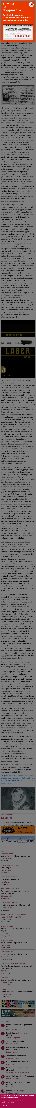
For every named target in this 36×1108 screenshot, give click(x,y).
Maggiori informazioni (8, 1102)
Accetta (4, 1105)
